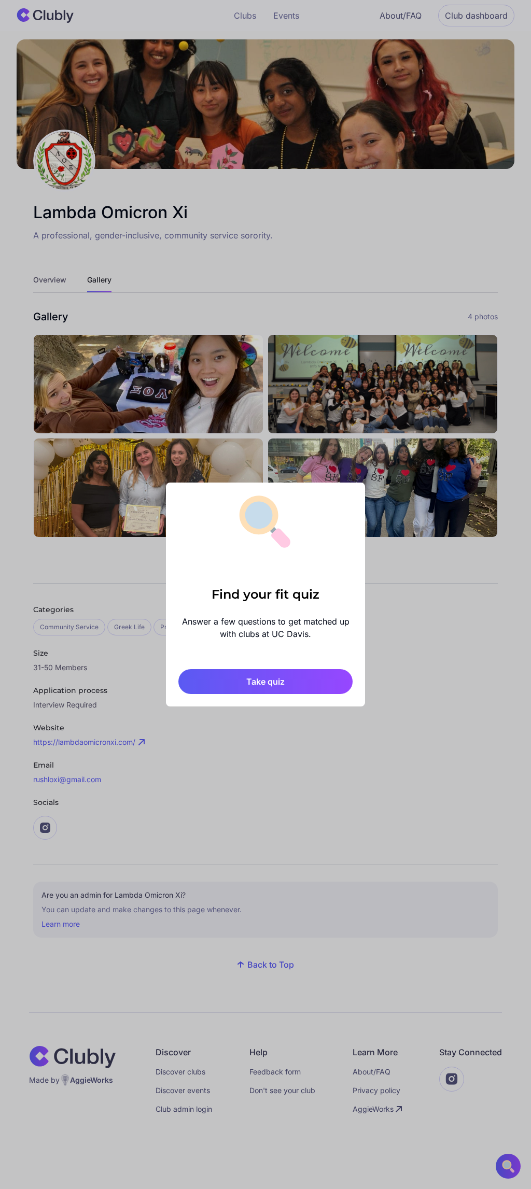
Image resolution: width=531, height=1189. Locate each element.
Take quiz (265, 681)
